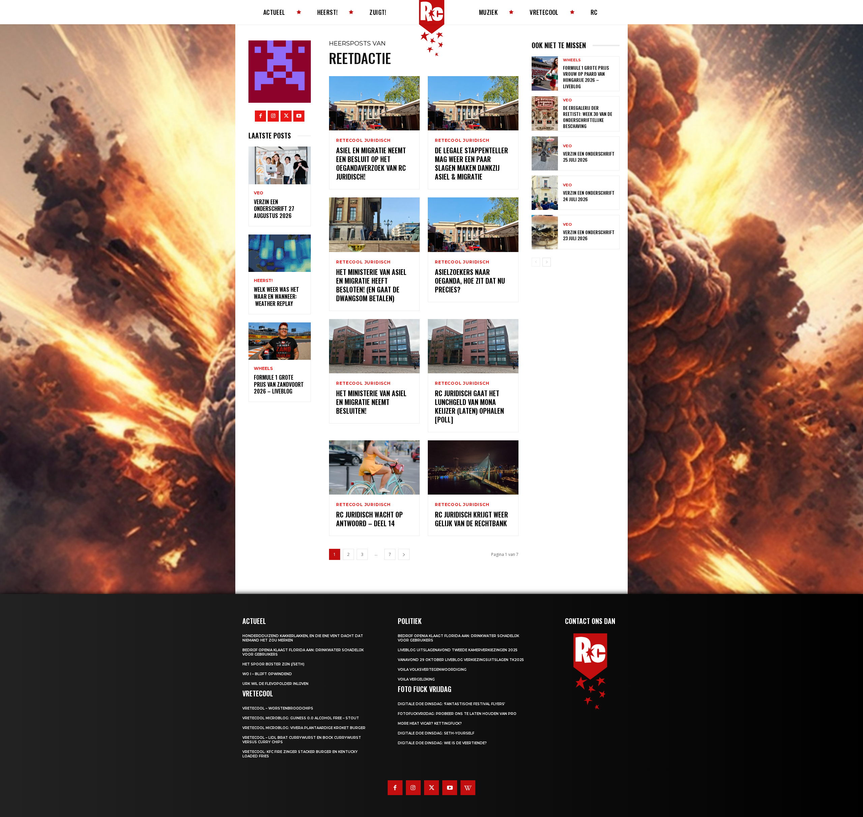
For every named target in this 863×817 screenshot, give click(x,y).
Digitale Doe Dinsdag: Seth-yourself (436, 733)
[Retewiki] (467, 787)
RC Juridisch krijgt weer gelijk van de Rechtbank (471, 518)
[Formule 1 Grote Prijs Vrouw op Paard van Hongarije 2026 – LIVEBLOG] (545, 73)
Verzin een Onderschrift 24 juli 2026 (589, 195)
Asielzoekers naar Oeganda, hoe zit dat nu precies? (470, 280)
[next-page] (404, 554)
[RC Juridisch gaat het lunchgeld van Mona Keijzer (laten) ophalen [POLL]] (473, 346)
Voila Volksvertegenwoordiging (432, 669)
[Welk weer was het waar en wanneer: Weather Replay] (279, 253)
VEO (258, 193)
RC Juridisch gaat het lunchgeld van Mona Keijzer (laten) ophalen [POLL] (469, 406)
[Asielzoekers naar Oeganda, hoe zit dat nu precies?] (473, 224)
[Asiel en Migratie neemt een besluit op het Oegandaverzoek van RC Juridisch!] (374, 103)
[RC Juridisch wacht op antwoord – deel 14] (374, 467)
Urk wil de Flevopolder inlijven (275, 684)
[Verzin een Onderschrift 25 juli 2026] (545, 153)
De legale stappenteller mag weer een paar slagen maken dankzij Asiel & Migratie (471, 163)
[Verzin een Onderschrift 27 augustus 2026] (279, 165)
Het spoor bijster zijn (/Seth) (273, 664)
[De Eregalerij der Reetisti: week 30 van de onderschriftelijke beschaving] (545, 113)
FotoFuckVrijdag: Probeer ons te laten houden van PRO (457, 714)
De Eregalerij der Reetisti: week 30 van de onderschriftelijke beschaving (587, 117)
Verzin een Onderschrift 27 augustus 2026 (274, 209)
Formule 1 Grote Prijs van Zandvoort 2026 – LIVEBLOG (279, 384)
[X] (286, 116)
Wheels (263, 369)
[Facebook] (260, 116)
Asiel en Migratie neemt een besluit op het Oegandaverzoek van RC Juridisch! (371, 163)
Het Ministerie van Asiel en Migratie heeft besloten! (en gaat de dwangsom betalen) (371, 285)
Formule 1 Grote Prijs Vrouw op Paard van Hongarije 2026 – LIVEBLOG (586, 77)
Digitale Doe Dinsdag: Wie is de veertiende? (442, 743)
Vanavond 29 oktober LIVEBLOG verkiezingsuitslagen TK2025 (461, 660)
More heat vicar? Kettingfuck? (430, 723)
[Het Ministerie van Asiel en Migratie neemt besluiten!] (374, 346)
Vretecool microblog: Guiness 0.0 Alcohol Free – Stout (300, 718)
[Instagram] (273, 116)
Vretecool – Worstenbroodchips (277, 708)
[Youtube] (298, 116)
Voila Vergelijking (416, 679)
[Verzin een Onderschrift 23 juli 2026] (545, 232)
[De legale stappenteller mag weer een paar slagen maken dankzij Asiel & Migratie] (473, 103)
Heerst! (263, 281)
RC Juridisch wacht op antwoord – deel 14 (369, 518)
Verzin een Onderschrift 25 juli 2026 (589, 156)
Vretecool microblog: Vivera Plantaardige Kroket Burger (303, 728)
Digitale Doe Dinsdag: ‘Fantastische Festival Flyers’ (451, 704)
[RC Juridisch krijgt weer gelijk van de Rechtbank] (473, 467)
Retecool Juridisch (363, 140)
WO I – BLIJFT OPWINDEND (267, 674)
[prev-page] (536, 262)
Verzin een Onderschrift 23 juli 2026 (589, 235)
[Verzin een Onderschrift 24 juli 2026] (545, 193)
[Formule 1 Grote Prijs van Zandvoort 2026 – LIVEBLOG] (279, 341)
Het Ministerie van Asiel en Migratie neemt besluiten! (371, 402)
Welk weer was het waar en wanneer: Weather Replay (276, 296)
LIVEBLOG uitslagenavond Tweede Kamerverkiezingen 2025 (457, 650)
